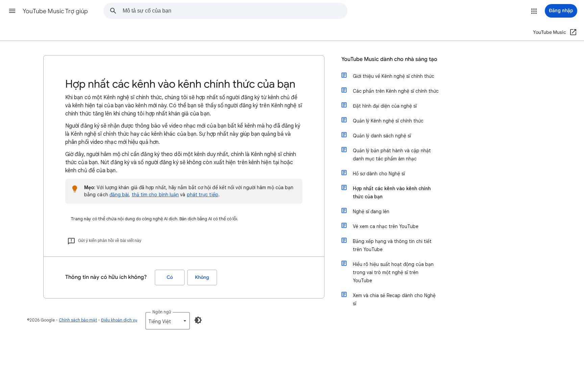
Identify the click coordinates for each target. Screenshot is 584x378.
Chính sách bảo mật (78, 320)
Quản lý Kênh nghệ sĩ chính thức (388, 121)
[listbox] (167, 321)
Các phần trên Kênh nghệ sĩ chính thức (396, 91)
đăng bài (119, 195)
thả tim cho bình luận (155, 195)
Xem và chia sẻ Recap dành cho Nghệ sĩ (394, 299)
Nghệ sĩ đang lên (371, 211)
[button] (12, 11)
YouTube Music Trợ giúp (55, 11)
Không (202, 277)
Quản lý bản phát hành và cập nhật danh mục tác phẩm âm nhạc (392, 155)
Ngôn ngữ (161, 311)
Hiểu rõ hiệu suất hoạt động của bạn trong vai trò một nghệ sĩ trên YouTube (393, 272)
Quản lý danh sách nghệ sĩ (382, 136)
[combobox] (235, 11)
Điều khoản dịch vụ (119, 320)
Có (170, 277)
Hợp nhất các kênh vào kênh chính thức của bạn (392, 192)
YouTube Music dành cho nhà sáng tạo (389, 59)
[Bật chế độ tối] (198, 320)
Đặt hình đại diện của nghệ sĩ (385, 106)
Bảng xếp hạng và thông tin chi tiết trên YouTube (392, 245)
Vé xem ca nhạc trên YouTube (385, 226)
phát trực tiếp (202, 195)
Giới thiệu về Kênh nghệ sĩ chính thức (393, 76)
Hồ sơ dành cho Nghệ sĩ (379, 174)
